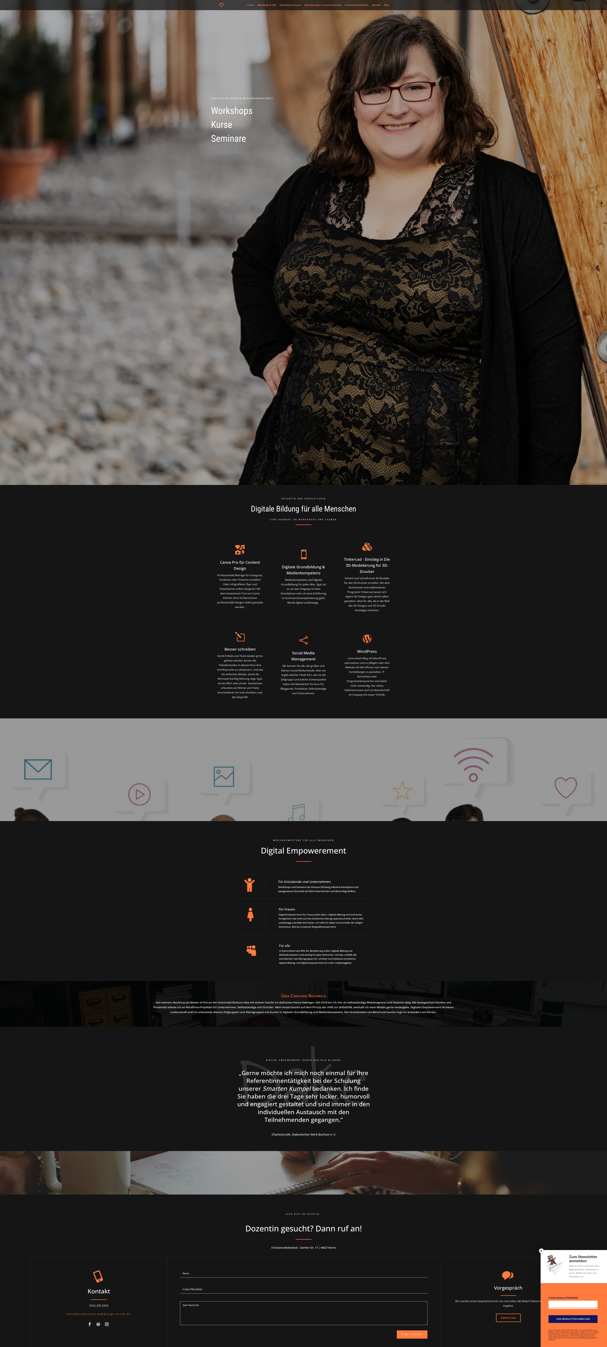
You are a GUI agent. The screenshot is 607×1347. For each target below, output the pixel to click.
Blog (386, 5)
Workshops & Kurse (290, 5)
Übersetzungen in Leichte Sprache (322, 5)
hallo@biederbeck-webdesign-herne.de (99, 1314)
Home (250, 5)
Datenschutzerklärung (580, 1337)
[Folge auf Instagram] (106, 1324)
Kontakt (376, 5)
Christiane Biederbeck (356, 5)
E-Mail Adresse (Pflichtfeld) (563, 1297)
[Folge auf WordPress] (98, 1324)
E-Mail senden (412, 1334)
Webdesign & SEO (266, 5)
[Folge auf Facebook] (89, 1324)
